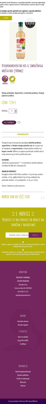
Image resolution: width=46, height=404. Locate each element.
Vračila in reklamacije (23, 379)
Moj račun (23, 382)
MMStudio (35, 401)
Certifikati (23, 344)
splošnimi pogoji (28, 252)
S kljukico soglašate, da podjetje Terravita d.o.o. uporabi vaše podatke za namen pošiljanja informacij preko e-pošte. (23, 245)
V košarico (10, 122)
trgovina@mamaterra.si (23, 295)
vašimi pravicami (17, 254)
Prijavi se (35, 235)
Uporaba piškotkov (23, 375)
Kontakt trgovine (23, 325)
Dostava (23, 386)
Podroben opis (22, 135)
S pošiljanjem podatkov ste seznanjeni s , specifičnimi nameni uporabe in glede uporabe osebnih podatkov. (23, 253)
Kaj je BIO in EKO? (23, 341)
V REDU (6, 18)
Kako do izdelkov (23, 337)
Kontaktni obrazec (23, 322)
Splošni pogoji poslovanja (23, 372)
